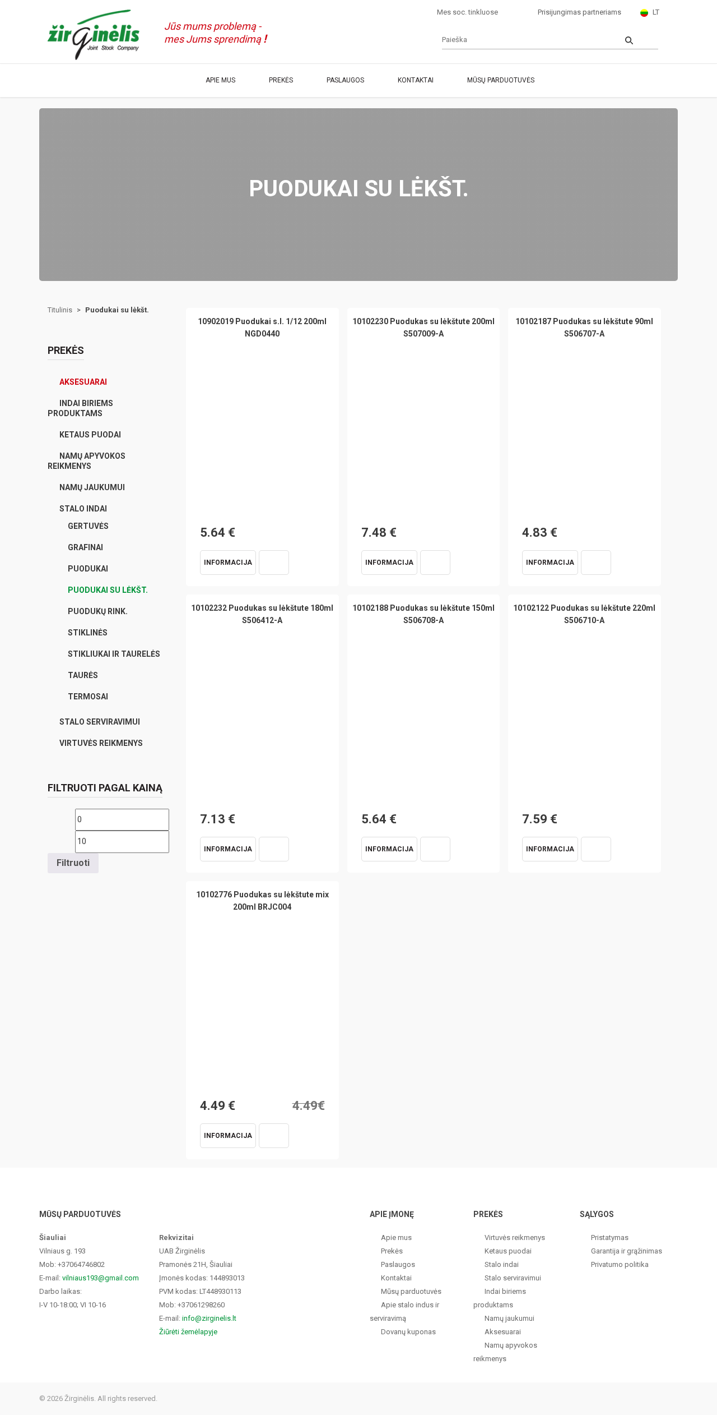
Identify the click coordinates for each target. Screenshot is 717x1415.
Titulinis (60, 310)
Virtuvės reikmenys (101, 743)
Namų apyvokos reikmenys (86, 461)
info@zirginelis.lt (209, 1318)
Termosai (88, 696)
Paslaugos (345, 80)
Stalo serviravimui (99, 721)
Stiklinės (88, 632)
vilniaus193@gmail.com (100, 1278)
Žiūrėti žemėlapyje (188, 1332)
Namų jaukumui (92, 487)
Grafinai (85, 547)
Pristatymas (609, 1237)
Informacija (228, 562)
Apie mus (220, 80)
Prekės (281, 80)
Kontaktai (416, 80)
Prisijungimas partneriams (579, 12)
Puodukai (88, 568)
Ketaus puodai (90, 434)
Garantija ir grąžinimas (626, 1251)
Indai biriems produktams (80, 408)
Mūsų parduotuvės (500, 80)
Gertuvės (88, 526)
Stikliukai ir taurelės (114, 653)
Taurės (83, 675)
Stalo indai (83, 508)
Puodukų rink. (98, 611)
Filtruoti (73, 863)
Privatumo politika (620, 1264)
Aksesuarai (83, 381)
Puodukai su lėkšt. (108, 590)
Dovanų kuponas (408, 1332)
